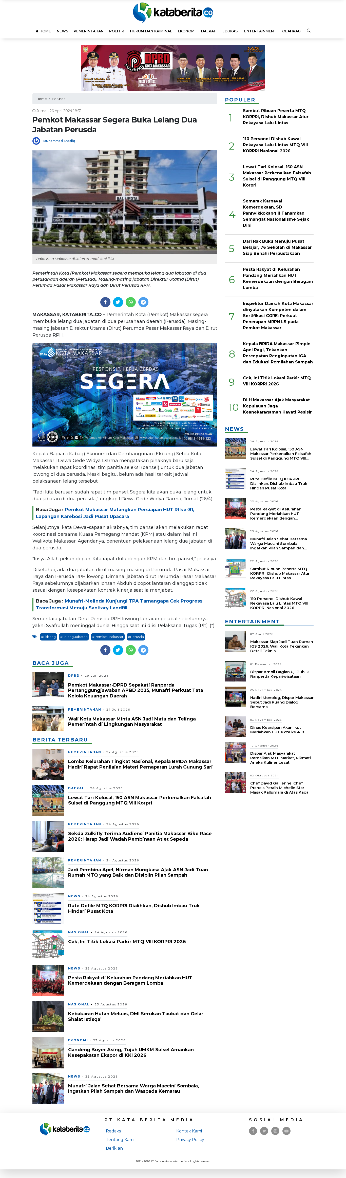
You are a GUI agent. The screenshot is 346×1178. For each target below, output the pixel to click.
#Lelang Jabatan (74, 637)
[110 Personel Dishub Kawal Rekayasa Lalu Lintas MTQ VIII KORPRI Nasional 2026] (235, 597)
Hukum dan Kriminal (151, 31)
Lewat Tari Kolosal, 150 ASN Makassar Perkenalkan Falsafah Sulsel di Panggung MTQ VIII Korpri (139, 800)
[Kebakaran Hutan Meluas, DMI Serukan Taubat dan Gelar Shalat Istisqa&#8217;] (48, 1016)
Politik (116, 31)
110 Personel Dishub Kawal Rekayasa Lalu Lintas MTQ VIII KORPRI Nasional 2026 (275, 144)
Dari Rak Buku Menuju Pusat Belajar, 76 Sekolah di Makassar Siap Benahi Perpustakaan (277, 247)
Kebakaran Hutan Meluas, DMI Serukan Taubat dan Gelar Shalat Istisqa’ (135, 1016)
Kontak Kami (189, 1131)
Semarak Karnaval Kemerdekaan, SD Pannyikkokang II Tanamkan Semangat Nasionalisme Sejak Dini (276, 213)
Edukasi (230, 31)
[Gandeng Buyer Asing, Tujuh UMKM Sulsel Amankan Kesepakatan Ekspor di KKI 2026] (48, 1052)
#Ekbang (48, 637)
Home (45, 31)
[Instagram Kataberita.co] (275, 1131)
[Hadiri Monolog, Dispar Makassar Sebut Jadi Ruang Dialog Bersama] (235, 696)
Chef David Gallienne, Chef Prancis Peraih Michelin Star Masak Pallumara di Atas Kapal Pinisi (280, 790)
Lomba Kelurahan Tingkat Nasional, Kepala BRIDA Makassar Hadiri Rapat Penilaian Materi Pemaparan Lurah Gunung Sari (140, 764)
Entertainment (260, 31)
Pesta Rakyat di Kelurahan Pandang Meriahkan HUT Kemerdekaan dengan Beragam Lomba (130, 980)
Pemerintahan (89, 31)
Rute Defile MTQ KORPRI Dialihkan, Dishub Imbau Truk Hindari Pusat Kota (134, 908)
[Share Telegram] (143, 302)
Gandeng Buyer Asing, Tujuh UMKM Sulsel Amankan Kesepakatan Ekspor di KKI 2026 (131, 1052)
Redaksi (114, 1131)
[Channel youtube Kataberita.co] (286, 1131)
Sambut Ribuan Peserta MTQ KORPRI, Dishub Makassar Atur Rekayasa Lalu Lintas (276, 116)
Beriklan (114, 1148)
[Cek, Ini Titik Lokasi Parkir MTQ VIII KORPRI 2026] (48, 944)
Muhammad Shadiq (59, 141)
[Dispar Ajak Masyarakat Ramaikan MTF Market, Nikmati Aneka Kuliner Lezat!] (235, 752)
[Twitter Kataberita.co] (264, 1131)
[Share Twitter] (118, 302)
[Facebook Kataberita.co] (253, 1131)
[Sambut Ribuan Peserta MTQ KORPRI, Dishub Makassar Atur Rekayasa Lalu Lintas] (235, 568)
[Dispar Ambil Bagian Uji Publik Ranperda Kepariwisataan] (235, 670)
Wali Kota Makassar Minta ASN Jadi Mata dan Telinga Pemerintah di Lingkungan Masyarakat (132, 721)
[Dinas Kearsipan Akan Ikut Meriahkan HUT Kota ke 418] (235, 726)
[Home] (173, 12)
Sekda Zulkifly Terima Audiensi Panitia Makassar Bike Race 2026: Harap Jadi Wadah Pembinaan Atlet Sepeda (140, 836)
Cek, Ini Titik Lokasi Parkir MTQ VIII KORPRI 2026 (127, 941)
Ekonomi (187, 31)
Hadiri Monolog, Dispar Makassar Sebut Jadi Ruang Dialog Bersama (282, 702)
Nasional (79, 932)
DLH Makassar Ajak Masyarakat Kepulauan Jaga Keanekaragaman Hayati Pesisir (277, 406)
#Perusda (136, 637)
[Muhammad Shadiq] (37, 140)
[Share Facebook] (105, 302)
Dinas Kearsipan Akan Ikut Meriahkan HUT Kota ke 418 (277, 729)
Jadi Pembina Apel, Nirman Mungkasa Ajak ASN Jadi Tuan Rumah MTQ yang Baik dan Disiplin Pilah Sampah (138, 872)
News (62, 31)
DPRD (74, 675)
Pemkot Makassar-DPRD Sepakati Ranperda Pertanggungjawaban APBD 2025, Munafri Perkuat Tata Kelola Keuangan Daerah (135, 690)
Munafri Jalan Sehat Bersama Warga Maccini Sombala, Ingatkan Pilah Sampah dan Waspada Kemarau (133, 1088)
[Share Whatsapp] (130, 302)
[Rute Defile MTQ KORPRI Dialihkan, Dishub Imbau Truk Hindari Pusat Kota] (48, 908)
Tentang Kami (120, 1139)
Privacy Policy (190, 1139)
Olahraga (292, 31)
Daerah (209, 31)
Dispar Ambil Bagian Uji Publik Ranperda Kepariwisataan (279, 674)
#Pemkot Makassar (107, 637)
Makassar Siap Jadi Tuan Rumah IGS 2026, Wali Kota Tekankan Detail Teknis (281, 646)
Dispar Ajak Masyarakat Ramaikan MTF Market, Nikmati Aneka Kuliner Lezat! (280, 758)
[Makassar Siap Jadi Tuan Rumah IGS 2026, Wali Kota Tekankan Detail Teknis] (235, 640)
